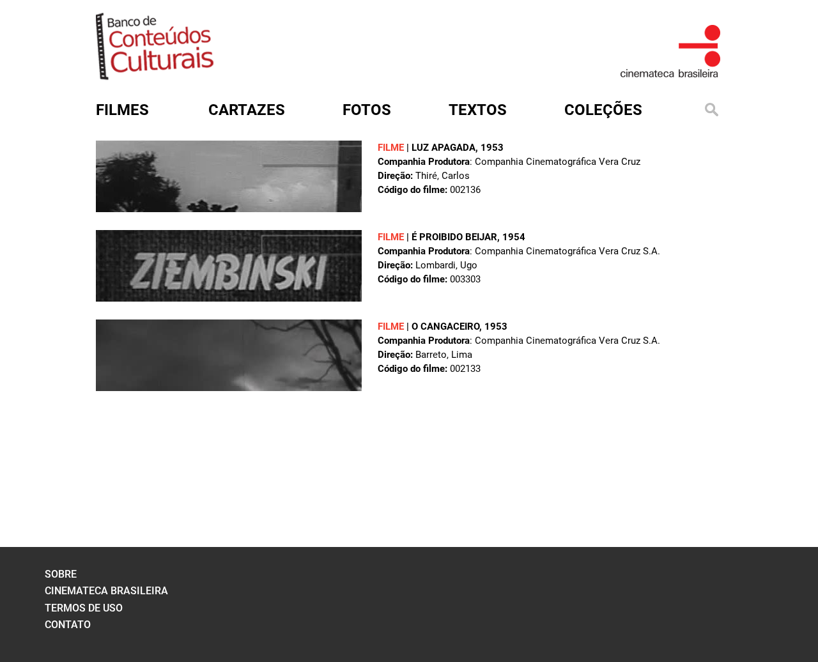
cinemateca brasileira (106, 591)
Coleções (603, 110)
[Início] (154, 76)
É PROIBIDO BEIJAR (454, 237)
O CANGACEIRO (445, 326)
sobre (61, 574)
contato (68, 625)
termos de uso (84, 608)
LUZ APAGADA (443, 147)
